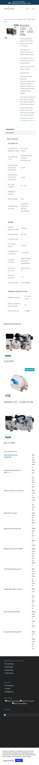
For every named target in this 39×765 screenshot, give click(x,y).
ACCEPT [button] (19, 760)
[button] (16, 27)
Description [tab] (10, 129)
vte (9, 19)
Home (6, 19)
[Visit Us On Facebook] (12, 701)
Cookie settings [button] (8, 760)
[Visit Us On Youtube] (27, 701)
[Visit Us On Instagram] (19, 703)
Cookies (7, 688)
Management (9, 691)
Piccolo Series (9, 664)
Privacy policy (9, 685)
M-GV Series (9, 667)
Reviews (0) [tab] (10, 133)
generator (14, 19)
